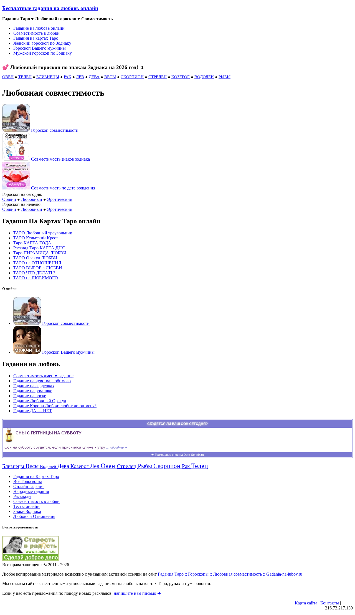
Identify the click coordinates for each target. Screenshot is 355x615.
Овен (109, 465)
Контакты (329, 603)
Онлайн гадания (28, 486)
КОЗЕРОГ (180, 77)
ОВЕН (8, 77)
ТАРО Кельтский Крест (35, 238)
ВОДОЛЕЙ (204, 77)
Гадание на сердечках (33, 385)
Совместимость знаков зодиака (60, 159)
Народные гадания (31, 491)
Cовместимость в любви (36, 501)
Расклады (22, 496)
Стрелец (127, 466)
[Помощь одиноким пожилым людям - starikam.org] (30, 559)
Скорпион (167, 465)
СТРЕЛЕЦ (157, 77)
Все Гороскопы (27, 481)
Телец (199, 465)
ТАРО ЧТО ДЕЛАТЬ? (34, 272)
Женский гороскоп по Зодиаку (42, 43)
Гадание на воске (29, 395)
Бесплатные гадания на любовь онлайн (50, 8)
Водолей (48, 466)
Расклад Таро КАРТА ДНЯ (39, 248)
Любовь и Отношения (34, 516)
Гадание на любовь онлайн (39, 28)
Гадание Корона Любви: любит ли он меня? (55, 405)
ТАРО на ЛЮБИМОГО (35, 277)
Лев (95, 466)
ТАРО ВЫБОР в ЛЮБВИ (37, 267)
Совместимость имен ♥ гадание (43, 375)
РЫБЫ (224, 77)
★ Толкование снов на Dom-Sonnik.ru (177, 454)
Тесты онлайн (26, 506)
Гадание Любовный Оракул (39, 400)
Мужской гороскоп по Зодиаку (42, 53)
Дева (63, 466)
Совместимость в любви (36, 33)
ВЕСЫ (110, 77)
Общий (9, 199)
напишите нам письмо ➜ (137, 593)
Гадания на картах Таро (35, 38)
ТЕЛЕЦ (25, 77)
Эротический (59, 199)
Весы (33, 466)
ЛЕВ (80, 77)
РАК (67, 77)
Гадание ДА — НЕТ (32, 410)
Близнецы (14, 466)
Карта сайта (306, 603)
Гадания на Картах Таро (36, 476)
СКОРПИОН (132, 77)
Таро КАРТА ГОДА (32, 243)
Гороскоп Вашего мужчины (39, 48)
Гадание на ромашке (32, 390)
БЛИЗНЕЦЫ (47, 77)
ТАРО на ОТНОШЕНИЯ (37, 262)
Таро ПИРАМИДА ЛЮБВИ (40, 252)
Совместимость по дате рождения (63, 188)
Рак (186, 466)
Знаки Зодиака (27, 511)
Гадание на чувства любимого (42, 380)
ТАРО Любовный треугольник (42, 233)
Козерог (80, 466)
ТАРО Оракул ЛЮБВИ (35, 257)
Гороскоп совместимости (54, 130)
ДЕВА (94, 77)
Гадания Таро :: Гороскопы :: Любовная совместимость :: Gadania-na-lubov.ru (230, 574)
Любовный (31, 199)
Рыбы (145, 466)
